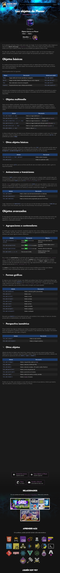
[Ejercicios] (30, 560)
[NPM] (16, 553)
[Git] (9, 553)
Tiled (37, 362)
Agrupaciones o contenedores (21, 225)
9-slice (48, 125)
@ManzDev (27, 494)
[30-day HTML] (44, 553)
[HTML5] (9, 539)
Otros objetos (13, 347)
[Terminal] (51, 546)
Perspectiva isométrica (17, 323)
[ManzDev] (35, 37)
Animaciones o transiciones (20, 172)
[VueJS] (30, 553)
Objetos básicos (12, 59)
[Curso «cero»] (51, 539)
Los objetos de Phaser (30, 11)
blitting (49, 123)
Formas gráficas (14, 275)
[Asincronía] (37, 546)
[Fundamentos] (9, 546)
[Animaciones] (30, 539)
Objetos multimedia (16, 99)
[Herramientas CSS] (44, 539)
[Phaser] (23, 560)
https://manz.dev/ (27, 38)
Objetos (29, 33)
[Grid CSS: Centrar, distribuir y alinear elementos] (20, 504)
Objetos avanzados (14, 211)
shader (26, 377)
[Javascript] (16, 546)
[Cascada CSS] (37, 539)
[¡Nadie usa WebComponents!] (30, 516)
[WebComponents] (44, 546)
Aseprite (52, 118)
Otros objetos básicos (17, 142)
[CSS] (23, 539)
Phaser (24, 33)
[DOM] (23, 546)
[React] (23, 553)
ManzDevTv (34, 494)
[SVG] (16, 539)
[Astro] (51, 553)
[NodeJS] (37, 553)
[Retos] (37, 560)
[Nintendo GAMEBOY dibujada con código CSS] (40, 504)
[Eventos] (30, 546)
